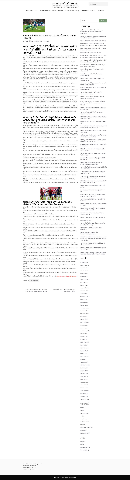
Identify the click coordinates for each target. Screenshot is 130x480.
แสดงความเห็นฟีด (85, 447)
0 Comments (46, 41)
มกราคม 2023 (84, 291)
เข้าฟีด (82, 444)
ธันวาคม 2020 (84, 362)
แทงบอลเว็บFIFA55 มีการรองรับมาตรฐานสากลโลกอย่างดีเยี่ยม (64, 290)
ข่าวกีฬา (82, 416)
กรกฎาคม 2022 (84, 308)
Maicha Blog (72, 477)
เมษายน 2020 (84, 385)
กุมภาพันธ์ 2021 (84, 356)
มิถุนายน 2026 (84, 268)
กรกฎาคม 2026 (84, 265)
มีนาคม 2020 (84, 388)
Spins (82, 407)
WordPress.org (84, 450)
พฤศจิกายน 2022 (85, 296)
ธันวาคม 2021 (84, 328)
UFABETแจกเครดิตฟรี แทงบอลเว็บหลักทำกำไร (92, 217)
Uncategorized (34, 280)
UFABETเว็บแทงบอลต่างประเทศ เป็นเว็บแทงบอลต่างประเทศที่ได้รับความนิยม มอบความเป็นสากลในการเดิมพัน (93, 238)
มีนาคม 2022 (84, 319)
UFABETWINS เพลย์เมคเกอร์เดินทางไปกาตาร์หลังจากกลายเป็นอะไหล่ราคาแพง (36, 290)
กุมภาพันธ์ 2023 (84, 288)
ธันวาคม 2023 (84, 276)
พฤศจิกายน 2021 (84, 331)
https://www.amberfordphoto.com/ (67, 276)
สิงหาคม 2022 (84, 305)
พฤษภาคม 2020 (84, 382)
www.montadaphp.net (29, 467)
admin (26, 41)
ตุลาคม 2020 (83, 368)
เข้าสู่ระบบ (83, 441)
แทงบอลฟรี (83, 430)
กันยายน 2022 (84, 302)
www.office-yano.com (29, 469)
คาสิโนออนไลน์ (84, 422)
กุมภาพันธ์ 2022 (84, 322)
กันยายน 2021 (84, 336)
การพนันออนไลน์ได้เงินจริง (65, 3)
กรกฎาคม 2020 (84, 376)
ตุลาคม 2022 (83, 299)
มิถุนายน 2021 (84, 345)
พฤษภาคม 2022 (84, 313)
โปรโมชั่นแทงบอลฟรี (32, 10)
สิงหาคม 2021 (84, 339)
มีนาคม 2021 (83, 353)
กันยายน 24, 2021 (35, 41)
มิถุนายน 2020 (84, 379)
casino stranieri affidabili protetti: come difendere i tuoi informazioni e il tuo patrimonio (91, 31)
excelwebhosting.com (29, 465)
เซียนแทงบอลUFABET (86, 220)
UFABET (82, 410)
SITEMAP (101, 10)
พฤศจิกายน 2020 (85, 365)
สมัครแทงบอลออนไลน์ (86, 427)
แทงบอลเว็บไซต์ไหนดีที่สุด (72, 10)
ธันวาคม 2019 (84, 396)
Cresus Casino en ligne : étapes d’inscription (93, 40)
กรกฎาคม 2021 (84, 342)
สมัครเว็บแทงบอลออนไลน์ (88, 10)
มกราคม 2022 (84, 325)
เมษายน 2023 (84, 282)
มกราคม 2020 (84, 393)
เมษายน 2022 (84, 316)
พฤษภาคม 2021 (84, 348)
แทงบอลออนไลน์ (84, 433)
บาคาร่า (82, 424)
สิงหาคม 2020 (84, 373)
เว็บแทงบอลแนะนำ (57, 10)
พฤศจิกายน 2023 (85, 279)
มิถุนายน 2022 (84, 311)
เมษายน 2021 (84, 351)
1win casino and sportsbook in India (90, 52)
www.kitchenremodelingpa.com (32, 464)
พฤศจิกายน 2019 (84, 399)
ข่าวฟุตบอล (83, 419)
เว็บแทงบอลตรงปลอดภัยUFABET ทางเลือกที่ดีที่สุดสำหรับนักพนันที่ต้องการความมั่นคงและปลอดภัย (92, 103)
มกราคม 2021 (84, 359)
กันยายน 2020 (84, 370)
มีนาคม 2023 (84, 285)
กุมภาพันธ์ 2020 (84, 390)
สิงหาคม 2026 (84, 262)
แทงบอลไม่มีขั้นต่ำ (45, 10)
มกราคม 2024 (84, 273)
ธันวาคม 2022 (84, 293)
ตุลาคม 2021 (83, 333)
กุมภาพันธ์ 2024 (84, 271)
